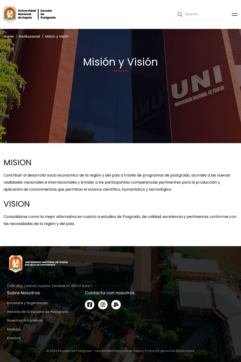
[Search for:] (201, 14)
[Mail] (116, 304)
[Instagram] (103, 304)
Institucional (29, 36)
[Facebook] (89, 304)
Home (9, 36)
